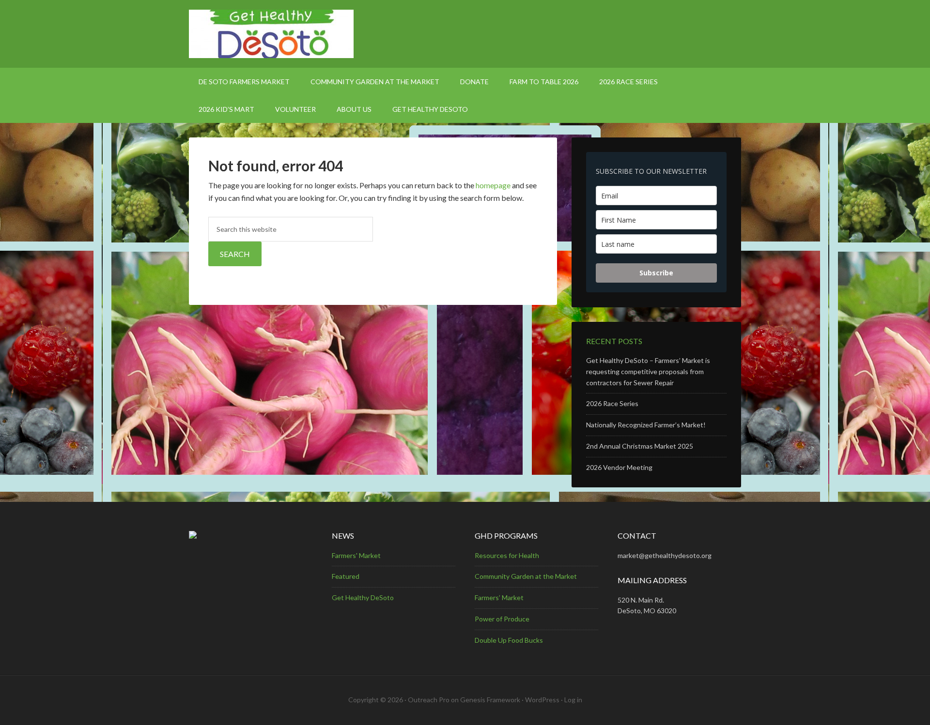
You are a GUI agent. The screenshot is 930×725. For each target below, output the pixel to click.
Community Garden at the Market (526, 576)
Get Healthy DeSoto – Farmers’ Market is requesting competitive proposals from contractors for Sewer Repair (648, 371)
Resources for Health (507, 555)
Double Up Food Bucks (509, 640)
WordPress (542, 699)
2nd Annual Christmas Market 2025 (639, 446)
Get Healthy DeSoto (363, 597)
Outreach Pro (429, 699)
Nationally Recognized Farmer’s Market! (646, 425)
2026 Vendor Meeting (619, 467)
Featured (345, 576)
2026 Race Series (612, 403)
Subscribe (656, 272)
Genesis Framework (490, 699)
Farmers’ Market (499, 597)
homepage (493, 185)
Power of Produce (502, 619)
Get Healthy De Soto (465, 34)
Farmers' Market (356, 555)
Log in (573, 699)
